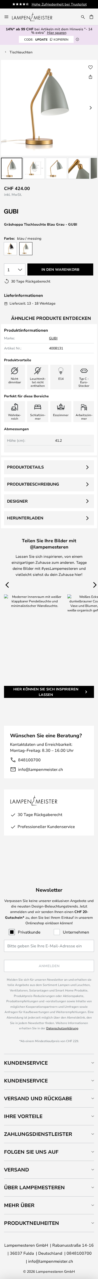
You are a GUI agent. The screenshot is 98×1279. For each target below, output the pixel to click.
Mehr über (19, 1205)
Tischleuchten (21, 52)
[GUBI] (29, 211)
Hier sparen (56, 32)
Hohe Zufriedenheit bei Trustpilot (59, 4)
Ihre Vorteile (23, 1116)
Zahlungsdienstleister (38, 1134)
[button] (11, 168)
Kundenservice (26, 1062)
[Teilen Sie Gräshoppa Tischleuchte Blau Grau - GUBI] (90, 76)
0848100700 (79, 1253)
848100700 (29, 759)
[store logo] (35, 17)
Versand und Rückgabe (38, 1098)
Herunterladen (25, 518)
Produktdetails (25, 467)
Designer (17, 501)
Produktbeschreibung (33, 484)
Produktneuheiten (31, 1223)
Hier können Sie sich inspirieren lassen (45, 692)
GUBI (53, 338)
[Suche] (83, 17)
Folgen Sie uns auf (31, 1151)
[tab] (49, 1063)
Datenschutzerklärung (62, 1028)
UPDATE (46, 39)
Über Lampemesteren (34, 1187)
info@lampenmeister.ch (40, 769)
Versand (16, 1169)
